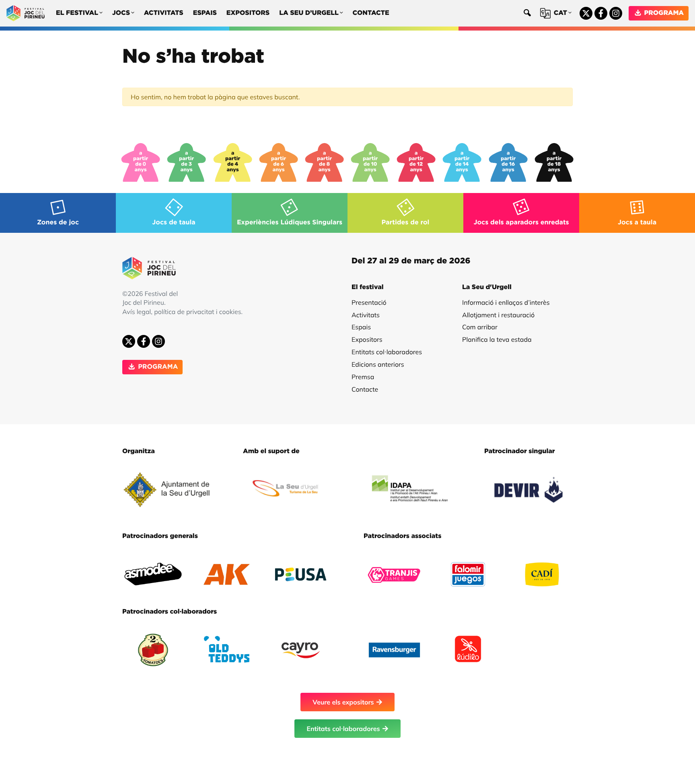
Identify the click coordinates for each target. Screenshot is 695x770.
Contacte (371, 13)
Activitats (163, 13)
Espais (205, 13)
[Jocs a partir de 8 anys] (324, 162)
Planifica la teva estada (497, 339)
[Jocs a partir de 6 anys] (279, 162)
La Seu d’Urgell (309, 13)
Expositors (247, 13)
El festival (77, 13)
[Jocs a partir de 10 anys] (370, 162)
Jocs (121, 13)
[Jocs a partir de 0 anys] (141, 162)
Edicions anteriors (378, 364)
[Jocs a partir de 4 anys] (233, 162)
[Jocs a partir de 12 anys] (416, 162)
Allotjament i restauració (498, 315)
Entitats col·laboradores (387, 352)
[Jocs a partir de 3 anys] (186, 162)
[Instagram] (615, 13)
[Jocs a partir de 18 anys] (554, 162)
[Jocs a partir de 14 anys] (462, 162)
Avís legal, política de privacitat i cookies (181, 312)
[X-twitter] (586, 13)
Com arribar (480, 327)
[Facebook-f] (600, 13)
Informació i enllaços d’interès (506, 302)
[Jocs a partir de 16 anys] (508, 162)
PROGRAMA (663, 13)
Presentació (369, 302)
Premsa (363, 377)
